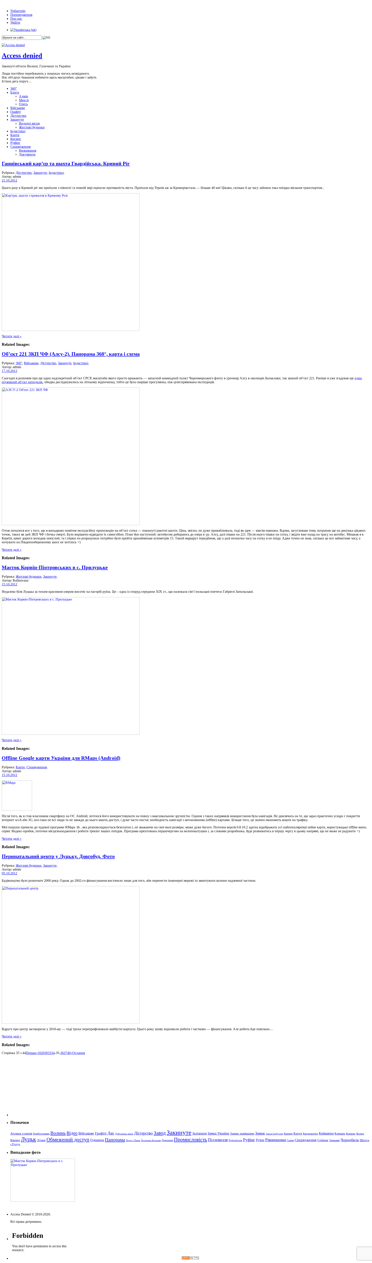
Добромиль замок (124, 1134)
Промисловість (190, 1139)
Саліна (290, 1140)
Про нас (16, 18)
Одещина (97, 1140)
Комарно (350, 1133)
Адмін (23, 96)
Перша (31, 1053)
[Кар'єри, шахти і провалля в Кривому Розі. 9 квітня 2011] (71, 330)
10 (39, 1053)
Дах (110, 1133)
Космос (15, 139)
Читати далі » (12, 336)
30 (46, 1053)
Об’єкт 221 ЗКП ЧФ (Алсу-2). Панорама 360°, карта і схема (71, 354)
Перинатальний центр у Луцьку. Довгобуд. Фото (58, 856)
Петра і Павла (133, 1140)
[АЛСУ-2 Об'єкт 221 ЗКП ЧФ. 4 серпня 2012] (71, 524)
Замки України (218, 1133)
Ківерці (15, 1140)
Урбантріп (17, 11)
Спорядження (20, 146)
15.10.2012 (9, 584)
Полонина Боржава (151, 1140)
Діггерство (18, 115)
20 (42, 1053)
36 (62, 1053)
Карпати (288, 1133)
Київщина (326, 1133)
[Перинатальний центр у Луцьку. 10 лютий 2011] (71, 1022)
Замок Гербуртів (274, 1134)
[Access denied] (13, 45)
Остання (78, 1053)
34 (53, 1053)
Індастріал (17, 131)
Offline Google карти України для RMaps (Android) (61, 758)
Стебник (322, 1140)
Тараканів (334, 1140)
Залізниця (199, 1133)
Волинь (58, 1133)
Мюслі (24, 100)
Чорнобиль (350, 1140)
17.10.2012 (9, 371)
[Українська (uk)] (23, 30)
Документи (27, 154)
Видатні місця (29, 123)
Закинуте (17, 119)
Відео (72, 1133)
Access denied (22, 55)
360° (13, 88)
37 (65, 1053)
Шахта (364, 1140)
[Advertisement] (37, 1089)
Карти (14, 135)
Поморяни (167, 1140)
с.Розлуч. (15, 1144)
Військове (17, 108)
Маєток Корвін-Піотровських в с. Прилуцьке (55, 567)
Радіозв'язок (235, 1140)
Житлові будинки (32, 127)
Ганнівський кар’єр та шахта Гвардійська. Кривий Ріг (66, 163)
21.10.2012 (9, 180)
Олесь (23, 104)
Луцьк (28, 1139)
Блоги (14, 92)
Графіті (15, 112)
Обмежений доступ (67, 1139)
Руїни (260, 1140)
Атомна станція (21, 1133)
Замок (260, 1133)
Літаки (41, 1140)
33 (49, 1053)
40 (69, 1053)
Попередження (21, 15)
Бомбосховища (41, 1133)
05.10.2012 (9, 873)
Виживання (27, 150)
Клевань (340, 1133)
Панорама (115, 1139)
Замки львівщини (242, 1133)
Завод (160, 1133)
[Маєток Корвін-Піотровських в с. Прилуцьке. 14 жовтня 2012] (71, 733)
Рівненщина (275, 1140)
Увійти (15, 22)
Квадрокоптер (310, 1133)
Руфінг (15, 143)
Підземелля (218, 1140)
